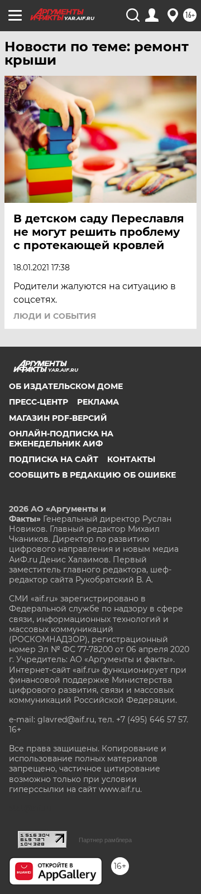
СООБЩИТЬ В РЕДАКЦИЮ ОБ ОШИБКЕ (92, 475)
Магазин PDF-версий (58, 418)
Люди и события (54, 316)
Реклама (98, 402)
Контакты (131, 459)
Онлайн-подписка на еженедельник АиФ (61, 439)
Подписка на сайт (53, 459)
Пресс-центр (38, 402)
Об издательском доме (66, 386)
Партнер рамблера (105, 840)
